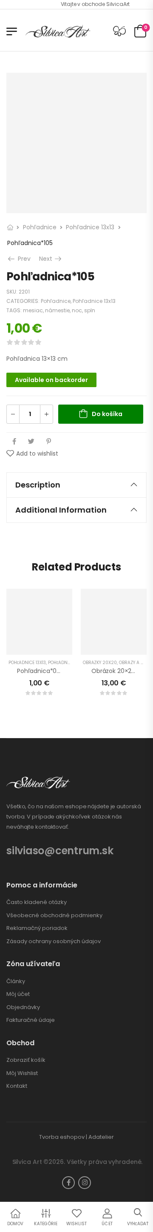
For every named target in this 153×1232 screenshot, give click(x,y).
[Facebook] (14, 441)
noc (77, 310)
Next (51, 258)
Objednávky (23, 1007)
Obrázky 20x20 (100, 662)
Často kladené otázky (36, 902)
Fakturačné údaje (30, 1020)
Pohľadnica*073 (40, 671)
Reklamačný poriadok (37, 928)
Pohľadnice (40, 227)
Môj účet (18, 994)
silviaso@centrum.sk (59, 851)
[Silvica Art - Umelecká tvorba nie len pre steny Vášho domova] (58, 31)
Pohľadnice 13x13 (90, 227)
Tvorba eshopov (62, 1137)
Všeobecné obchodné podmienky (54, 915)
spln (89, 310)
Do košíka (107, 414)
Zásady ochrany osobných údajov (53, 941)
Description (37, 484)
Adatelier (101, 1137)
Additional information (61, 510)
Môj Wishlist (22, 1073)
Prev (22, 258)
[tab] (76, 485)
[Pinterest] (48, 441)
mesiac (33, 310)
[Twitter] (31, 441)
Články (15, 981)
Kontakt (16, 1086)
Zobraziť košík (25, 1060)
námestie (57, 310)
